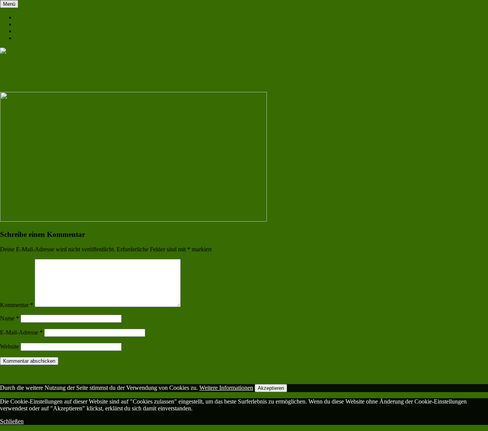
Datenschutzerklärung (41, 31)
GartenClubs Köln (37, 24)
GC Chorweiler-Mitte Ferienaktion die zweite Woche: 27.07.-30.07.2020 (196, 81)
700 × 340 (88, 81)
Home (22, 17)
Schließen (12, 421)
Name (9, 318)
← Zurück (12, 88)
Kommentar (16, 305)
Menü (9, 4)
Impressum (28, 38)
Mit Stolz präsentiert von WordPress (43, 374)
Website (9, 346)
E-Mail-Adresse (21, 332)
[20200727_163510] (133, 219)
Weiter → (38, 88)
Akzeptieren (271, 388)
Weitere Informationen (226, 387)
